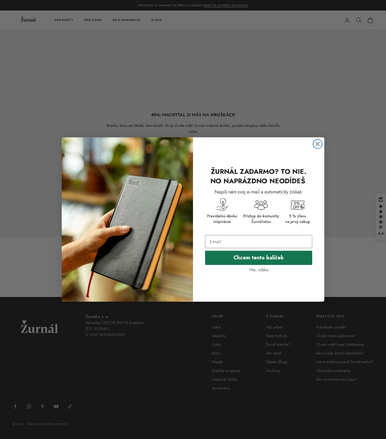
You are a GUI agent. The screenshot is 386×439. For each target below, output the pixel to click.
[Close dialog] (317, 144)
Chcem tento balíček (258, 258)
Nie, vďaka (258, 270)
